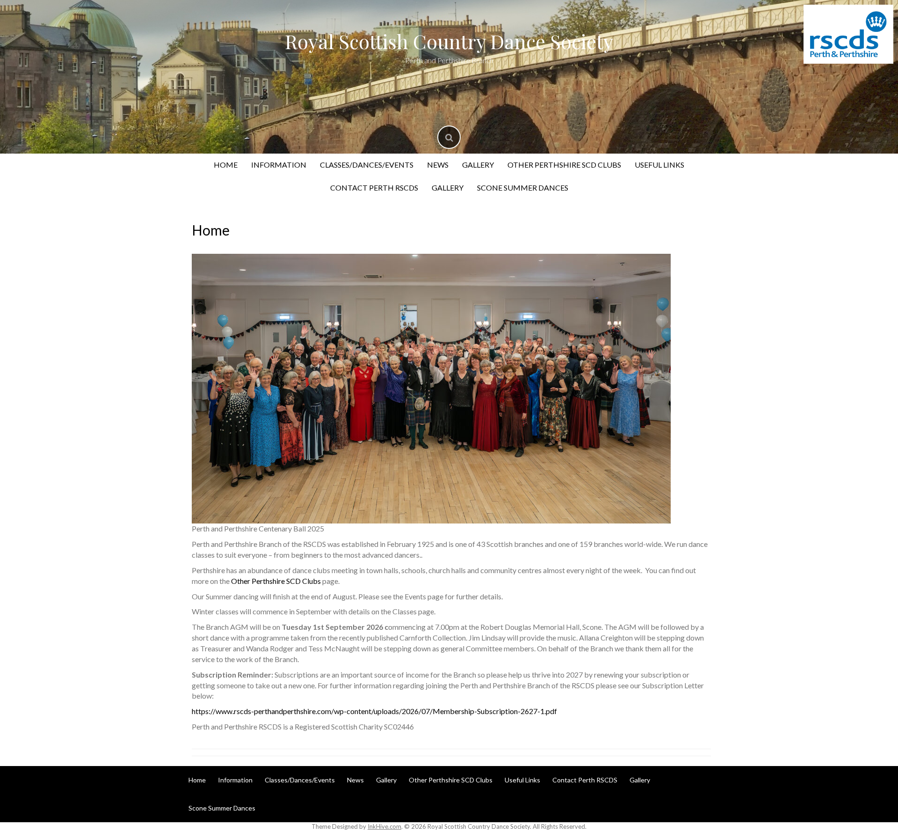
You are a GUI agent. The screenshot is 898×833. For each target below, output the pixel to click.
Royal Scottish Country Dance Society (449, 41)
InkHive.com (384, 826)
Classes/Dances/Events (366, 164)
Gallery (478, 164)
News (438, 164)
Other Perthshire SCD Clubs (564, 164)
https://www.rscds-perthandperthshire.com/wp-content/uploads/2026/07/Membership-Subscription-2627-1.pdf (374, 711)
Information (278, 164)
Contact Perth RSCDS (374, 187)
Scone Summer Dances (522, 187)
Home (226, 164)
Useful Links (659, 164)
